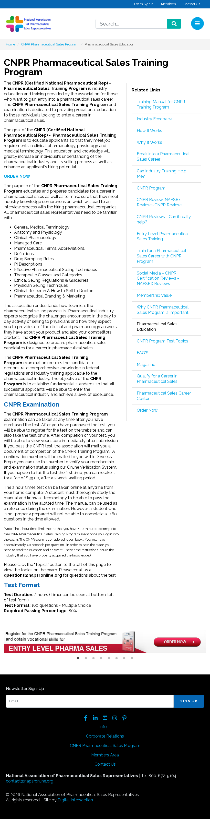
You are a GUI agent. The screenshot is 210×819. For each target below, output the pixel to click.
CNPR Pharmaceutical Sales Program (50, 44)
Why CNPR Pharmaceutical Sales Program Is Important (162, 310)
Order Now (147, 410)
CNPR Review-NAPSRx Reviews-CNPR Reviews (160, 202)
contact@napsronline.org (29, 781)
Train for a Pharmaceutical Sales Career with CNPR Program (161, 256)
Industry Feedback (154, 118)
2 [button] (85, 658)
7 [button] (124, 658)
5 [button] (108, 658)
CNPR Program (151, 188)
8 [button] (131, 658)
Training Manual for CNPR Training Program (161, 104)
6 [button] (116, 658)
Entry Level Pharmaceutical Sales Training (163, 236)
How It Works (149, 130)
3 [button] (93, 658)
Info (103, 726)
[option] (105, 642)
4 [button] (101, 658)
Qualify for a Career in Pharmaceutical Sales (157, 379)
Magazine (146, 364)
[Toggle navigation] (197, 23)
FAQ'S (143, 352)
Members (168, 4)
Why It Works (149, 142)
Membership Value (154, 295)
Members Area (105, 755)
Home (10, 44)
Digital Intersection (75, 800)
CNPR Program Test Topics (162, 341)
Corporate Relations (105, 736)
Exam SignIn (143, 4)
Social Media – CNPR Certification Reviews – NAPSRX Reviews (158, 278)
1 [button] (78, 658)
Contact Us (192, 4)
